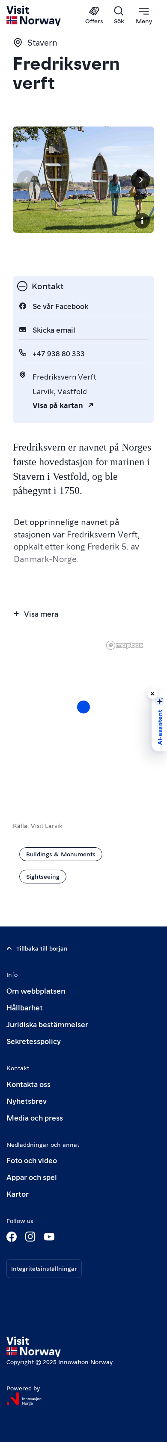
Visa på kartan (58, 405)
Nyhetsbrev (26, 1100)
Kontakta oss (28, 1084)
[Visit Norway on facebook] (11, 1237)
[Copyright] (142, 220)
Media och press (34, 1117)
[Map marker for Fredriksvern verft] (83, 707)
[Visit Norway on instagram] (30, 1237)
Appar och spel (31, 1177)
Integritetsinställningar (44, 1268)
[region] (83, 715)
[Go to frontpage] (34, 16)
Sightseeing (43, 876)
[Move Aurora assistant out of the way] (152, 694)
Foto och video (31, 1160)
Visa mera (41, 613)
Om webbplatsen (35, 990)
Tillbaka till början (42, 948)
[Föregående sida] (26, 179)
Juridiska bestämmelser (47, 1024)
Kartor (17, 1193)
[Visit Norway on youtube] (49, 1237)
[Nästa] (140, 179)
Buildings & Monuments (60, 854)
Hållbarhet (24, 1007)
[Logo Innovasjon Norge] (24, 1399)
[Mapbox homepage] (124, 645)
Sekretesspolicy (33, 1041)
